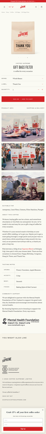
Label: (4, 84)
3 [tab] (23, 57)
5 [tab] (27, 57)
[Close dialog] (42, 410)
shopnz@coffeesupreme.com (14, 399)
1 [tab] (18, 57)
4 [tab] (25, 57)
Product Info (8, 108)
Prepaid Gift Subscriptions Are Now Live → (23, 1)
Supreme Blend (27, 249)
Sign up (23, 429)
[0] (41, 7)
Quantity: (6, 89)
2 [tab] (21, 57)
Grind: (4, 78)
